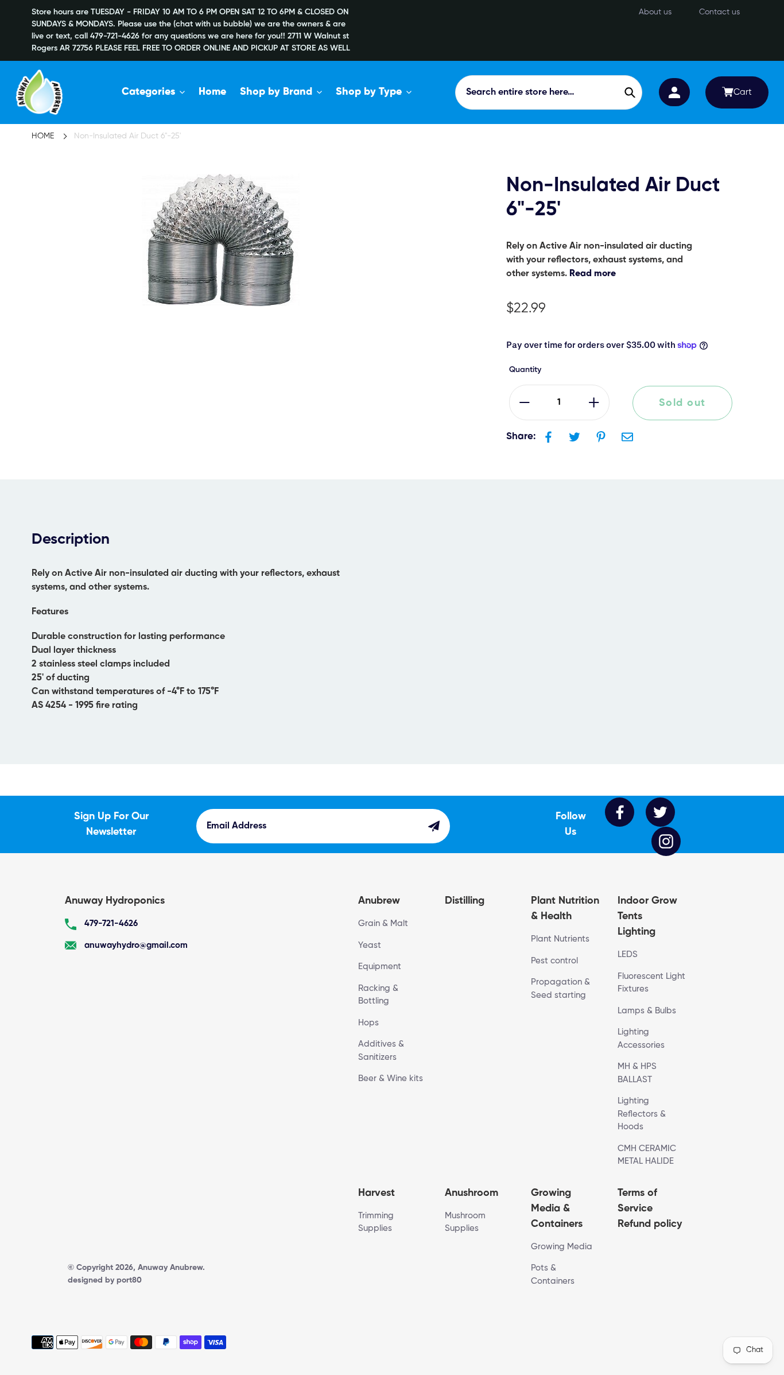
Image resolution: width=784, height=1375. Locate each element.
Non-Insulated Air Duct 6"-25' (127, 136)
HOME (43, 136)
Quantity (525, 370)
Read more (592, 273)
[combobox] (548, 92)
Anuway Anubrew (170, 1268)
